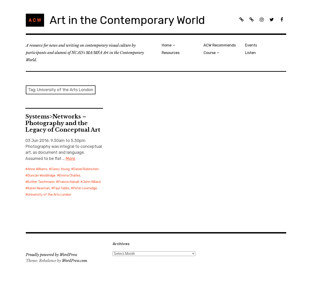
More (70, 158)
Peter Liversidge (85, 188)
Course (210, 53)
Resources (171, 53)
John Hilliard (91, 182)
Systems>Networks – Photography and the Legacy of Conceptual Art (62, 123)
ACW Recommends (220, 45)
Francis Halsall (68, 182)
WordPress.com (74, 260)
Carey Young (60, 169)
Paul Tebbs (61, 188)
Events (251, 45)
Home (167, 45)
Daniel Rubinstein (86, 169)
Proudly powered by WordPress (51, 254)
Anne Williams (38, 169)
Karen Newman (39, 188)
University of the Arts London (49, 195)
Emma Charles (69, 175)
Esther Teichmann (41, 182)
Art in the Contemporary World (127, 20)
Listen (250, 53)
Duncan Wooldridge (42, 175)
